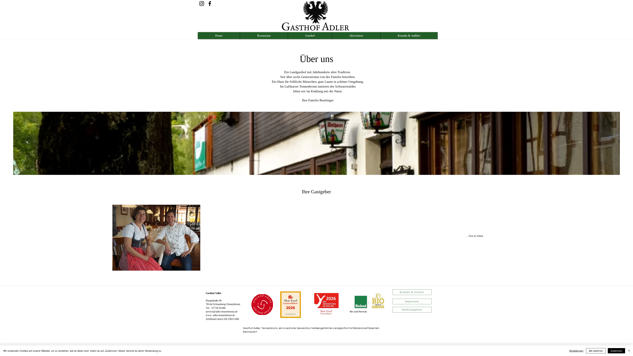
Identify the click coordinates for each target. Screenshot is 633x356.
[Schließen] (629, 350)
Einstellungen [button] (576, 350)
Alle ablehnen (596, 350)
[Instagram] (201, 3)
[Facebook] (210, 3)
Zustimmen (616, 350)
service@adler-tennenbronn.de (222, 311)
